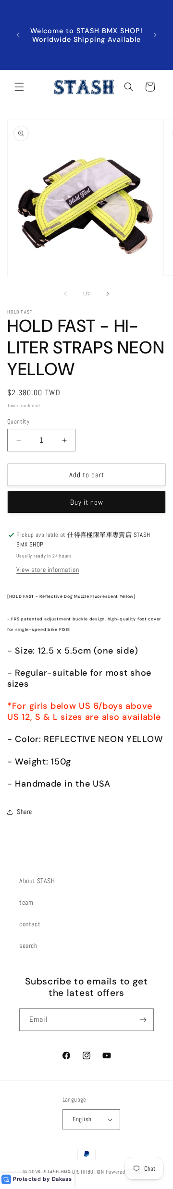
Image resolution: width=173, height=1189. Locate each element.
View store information (47, 569)
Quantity (18, 421)
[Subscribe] (142, 1019)
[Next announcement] (155, 35)
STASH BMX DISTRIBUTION (74, 1171)
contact (29, 924)
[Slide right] (107, 293)
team (26, 902)
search (28, 945)
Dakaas (62, 1179)
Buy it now (86, 502)
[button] (19, 86)
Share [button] (24, 811)
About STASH (37, 880)
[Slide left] (65, 293)
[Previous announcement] (17, 35)
